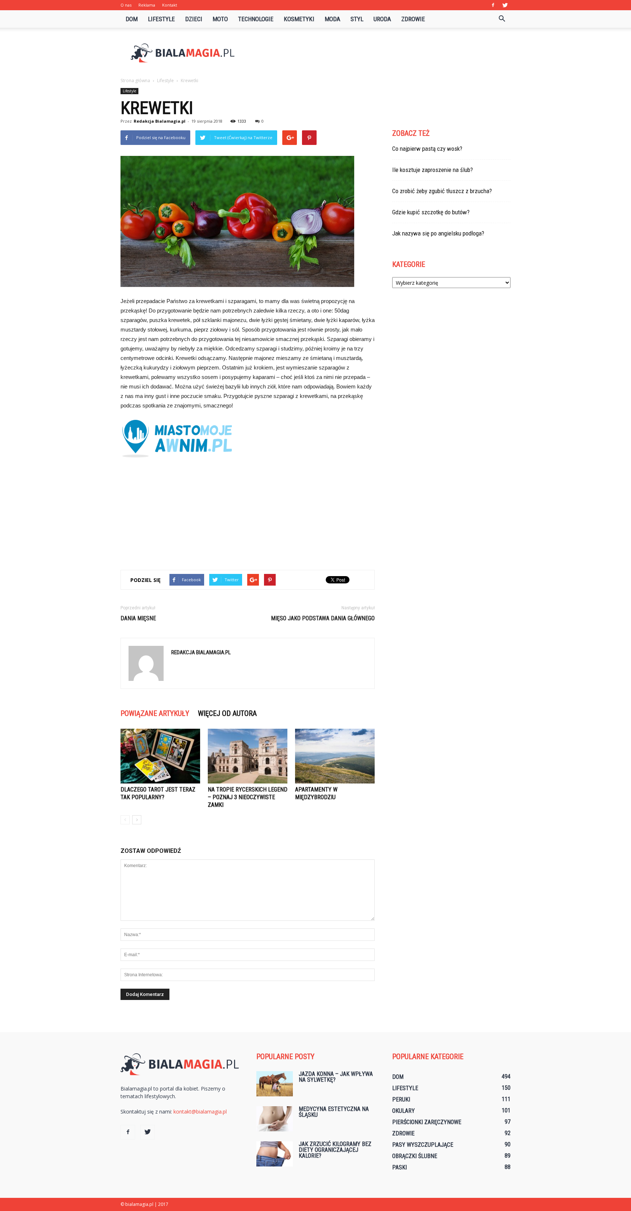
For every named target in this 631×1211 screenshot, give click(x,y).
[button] (501, 19)
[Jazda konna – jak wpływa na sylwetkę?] (274, 1083)
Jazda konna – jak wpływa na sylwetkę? (336, 1076)
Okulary (403, 1110)
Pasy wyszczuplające (422, 1144)
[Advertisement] (377, 53)
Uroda (382, 19)
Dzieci (193, 19)
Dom (132, 19)
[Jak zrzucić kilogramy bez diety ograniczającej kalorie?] (274, 1153)
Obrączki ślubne (414, 1156)
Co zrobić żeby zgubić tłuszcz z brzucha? (442, 191)
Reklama (146, 5)
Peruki (401, 1099)
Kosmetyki (299, 19)
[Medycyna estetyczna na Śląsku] (274, 1118)
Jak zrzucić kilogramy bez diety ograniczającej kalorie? (335, 1150)
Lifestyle (161, 19)
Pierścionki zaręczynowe (426, 1122)
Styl (357, 19)
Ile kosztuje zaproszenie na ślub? (432, 169)
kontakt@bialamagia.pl (200, 1111)
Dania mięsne (138, 618)
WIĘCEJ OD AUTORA (227, 713)
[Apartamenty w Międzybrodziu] (335, 756)
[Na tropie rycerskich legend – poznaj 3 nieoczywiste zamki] (247, 756)
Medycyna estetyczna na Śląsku (334, 1111)
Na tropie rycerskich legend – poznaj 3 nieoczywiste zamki (247, 797)
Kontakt (169, 5)
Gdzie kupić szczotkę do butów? (431, 212)
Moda (332, 19)
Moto (220, 19)
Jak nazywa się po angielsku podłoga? (438, 233)
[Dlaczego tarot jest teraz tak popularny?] (160, 756)
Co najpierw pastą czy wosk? (427, 148)
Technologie (256, 19)
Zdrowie (413, 19)
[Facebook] (492, 5)
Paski (399, 1167)
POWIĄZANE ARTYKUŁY (155, 713)
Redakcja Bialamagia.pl (160, 121)
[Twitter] (505, 5)
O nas (126, 5)
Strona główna (135, 80)
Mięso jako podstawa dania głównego (323, 618)
